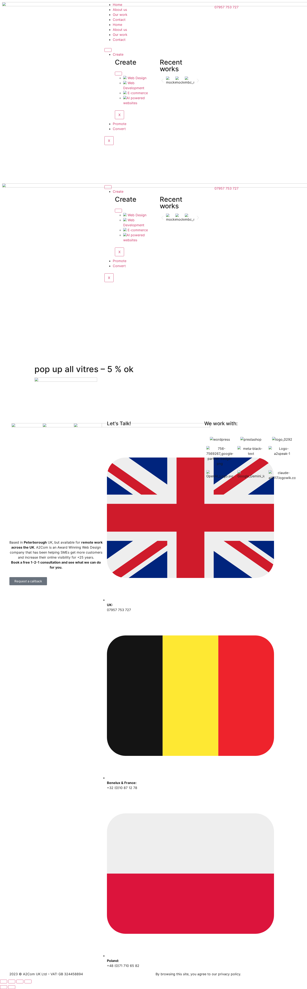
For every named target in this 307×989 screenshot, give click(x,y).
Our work (120, 15)
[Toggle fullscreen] (19, 981)
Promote (119, 124)
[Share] (11, 981)
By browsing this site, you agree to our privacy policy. (198, 974)
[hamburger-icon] (108, 50)
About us (120, 10)
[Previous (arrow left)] (3, 987)
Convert (119, 129)
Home (117, 5)
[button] (162, 80)
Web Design (136, 78)
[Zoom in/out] (28, 981)
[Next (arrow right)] (11, 987)
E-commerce (137, 93)
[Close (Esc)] (3, 981)
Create (118, 54)
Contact (119, 20)
